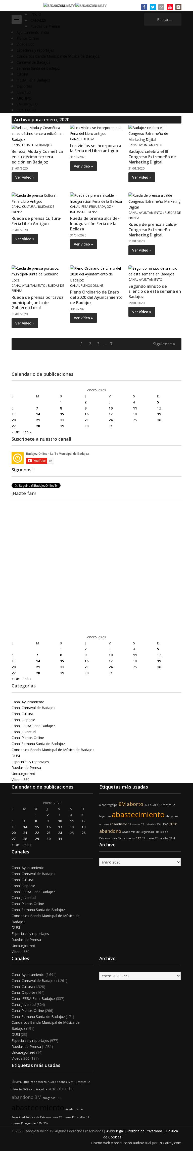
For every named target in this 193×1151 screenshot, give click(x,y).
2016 (173, 823)
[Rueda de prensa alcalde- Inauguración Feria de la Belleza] (96, 197)
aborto (135, 804)
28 (38, 426)
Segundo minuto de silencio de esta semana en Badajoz (154, 291)
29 (62, 426)
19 (159, 414)
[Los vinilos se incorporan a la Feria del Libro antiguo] (96, 130)
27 (14, 426)
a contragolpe (108, 805)
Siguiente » (164, 344)
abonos (104, 824)
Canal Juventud (24, 731)
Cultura (22, 74)
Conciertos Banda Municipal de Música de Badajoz (58, 56)
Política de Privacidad (145, 1131)
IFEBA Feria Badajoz (33, 80)
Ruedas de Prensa (45, 26)
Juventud (24, 92)
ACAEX (154, 805)
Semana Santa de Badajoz (38, 68)
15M (165, 824)
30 (86, 426)
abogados (172, 816)
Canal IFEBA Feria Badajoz (32, 145)
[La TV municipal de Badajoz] (59, 5)
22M (172, 838)
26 (159, 420)
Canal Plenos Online (86, 285)
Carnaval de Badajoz (33, 62)
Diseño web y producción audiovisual (121, 1142)
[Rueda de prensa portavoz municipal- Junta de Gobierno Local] (38, 273)
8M (122, 804)
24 (111, 420)
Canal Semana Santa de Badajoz (38, 743)
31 (111, 426)
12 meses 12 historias (142, 824)
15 (62, 414)
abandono (110, 831)
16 (86, 414)
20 (14, 420)
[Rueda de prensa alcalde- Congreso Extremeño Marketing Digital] (154, 200)
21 (38, 420)
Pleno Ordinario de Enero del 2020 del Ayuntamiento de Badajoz (96, 297)
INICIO (35, 14)
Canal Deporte (23, 719)
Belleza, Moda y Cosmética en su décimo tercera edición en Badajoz (37, 157)
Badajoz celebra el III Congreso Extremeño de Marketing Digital (152, 157)
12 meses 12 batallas (155, 838)
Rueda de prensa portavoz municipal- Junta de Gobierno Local (37, 303)
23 (86, 420)
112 (138, 838)
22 (62, 420)
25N (159, 824)
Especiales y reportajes (35, 50)
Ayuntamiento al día (33, 32)
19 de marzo (126, 838)
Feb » (27, 432)
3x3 (146, 805)
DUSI (16, 755)
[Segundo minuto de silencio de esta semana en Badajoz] (154, 270)
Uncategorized (23, 773)
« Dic (16, 432)
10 (111, 408)
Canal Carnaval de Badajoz (33, 707)
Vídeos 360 (25, 44)
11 (135, 408)
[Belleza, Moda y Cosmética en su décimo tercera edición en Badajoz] (38, 133)
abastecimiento (138, 814)
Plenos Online (28, 38)
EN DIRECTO (27, 104)
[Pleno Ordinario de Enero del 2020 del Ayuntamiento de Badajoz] (96, 273)
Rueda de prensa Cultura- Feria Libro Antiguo (37, 221)
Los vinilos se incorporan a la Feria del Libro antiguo (95, 148)
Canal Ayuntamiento (145, 145)
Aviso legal (115, 1131)
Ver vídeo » (24, 177)
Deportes (24, 86)
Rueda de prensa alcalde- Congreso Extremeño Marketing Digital (152, 230)
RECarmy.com (170, 1142)
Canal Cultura (82, 139)
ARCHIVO (24, 98)
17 (111, 414)
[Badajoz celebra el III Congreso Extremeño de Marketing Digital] (154, 133)
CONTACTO (26, 110)
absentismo (118, 824)
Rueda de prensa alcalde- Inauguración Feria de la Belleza (94, 224)
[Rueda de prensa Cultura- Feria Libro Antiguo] (38, 197)
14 (38, 414)
